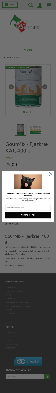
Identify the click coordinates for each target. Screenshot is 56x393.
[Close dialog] (51, 174)
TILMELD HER (28, 215)
